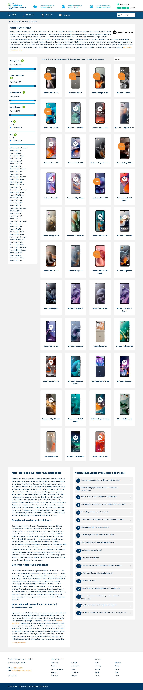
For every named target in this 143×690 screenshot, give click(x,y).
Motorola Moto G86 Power (18, 208)
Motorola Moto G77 (16, 203)
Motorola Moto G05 (16, 198)
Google (97, 672)
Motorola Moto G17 (16, 216)
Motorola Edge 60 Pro (17, 192)
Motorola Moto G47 (16, 158)
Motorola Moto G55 (16, 174)
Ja (13, 125)
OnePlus (97, 669)
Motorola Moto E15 (16, 182)
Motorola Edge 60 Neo (17, 232)
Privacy (74, 669)
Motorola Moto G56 (16, 200)
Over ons (54, 672)
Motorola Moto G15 (16, 166)
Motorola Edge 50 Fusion (18, 250)
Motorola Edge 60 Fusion (18, 169)
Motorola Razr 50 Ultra (17, 240)
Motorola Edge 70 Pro (17, 179)
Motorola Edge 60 (15, 206)
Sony (116, 672)
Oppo (117, 676)
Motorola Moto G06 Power (18, 247)
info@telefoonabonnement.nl (21, 670)
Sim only (54, 666)
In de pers (54, 676)
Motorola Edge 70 (15, 213)
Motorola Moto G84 (16, 224)
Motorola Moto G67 (16, 219)
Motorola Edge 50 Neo (17, 185)
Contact (74, 663)
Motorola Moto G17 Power (18, 221)
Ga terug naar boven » (19, 643)
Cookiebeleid (76, 666)
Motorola (118, 663)
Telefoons (54, 663)
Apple (97, 663)
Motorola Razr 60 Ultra (17, 195)
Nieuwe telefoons (57, 669)
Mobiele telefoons (22, 21)
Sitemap (74, 676)
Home (11, 21)
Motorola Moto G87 (16, 161)
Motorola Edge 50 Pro (17, 234)
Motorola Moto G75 (16, 171)
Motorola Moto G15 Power (18, 190)
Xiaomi (97, 676)
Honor (117, 669)
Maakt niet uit (17, 128)
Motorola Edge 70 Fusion (18, 177)
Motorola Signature (16, 211)
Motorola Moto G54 (16, 242)
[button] (28, 15)
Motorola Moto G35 (16, 164)
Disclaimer (75, 672)
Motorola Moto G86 (16, 226)
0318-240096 (18, 668)
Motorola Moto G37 (16, 151)
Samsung (98, 666)
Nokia (117, 666)
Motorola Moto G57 (16, 187)
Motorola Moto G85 (16, 260)
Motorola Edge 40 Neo (17, 258)
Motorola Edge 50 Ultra (17, 245)
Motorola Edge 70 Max (17, 156)
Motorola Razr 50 (15, 229)
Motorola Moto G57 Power (18, 237)
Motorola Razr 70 (15, 153)
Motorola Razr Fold (16, 253)
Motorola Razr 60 (15, 255)
